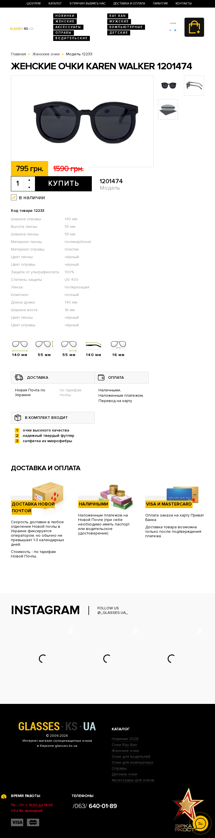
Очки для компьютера (132, 762)
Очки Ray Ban (124, 744)
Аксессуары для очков (133, 780)
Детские (118, 33)
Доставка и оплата (129, 3)
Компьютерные (126, 27)
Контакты (184, 3)
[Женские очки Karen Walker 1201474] (82, 121)
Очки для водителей (131, 756)
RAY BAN (117, 16)
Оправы (63, 33)
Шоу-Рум (34, 3)
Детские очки (124, 774)
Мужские (119, 21)
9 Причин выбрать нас (88, 3)
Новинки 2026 (125, 738)
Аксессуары (68, 27)
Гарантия (160, 3)
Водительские (71, 38)
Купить (63, 183)
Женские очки (125, 750)
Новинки (65, 16)
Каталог (55, 3)
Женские (64, 21)
